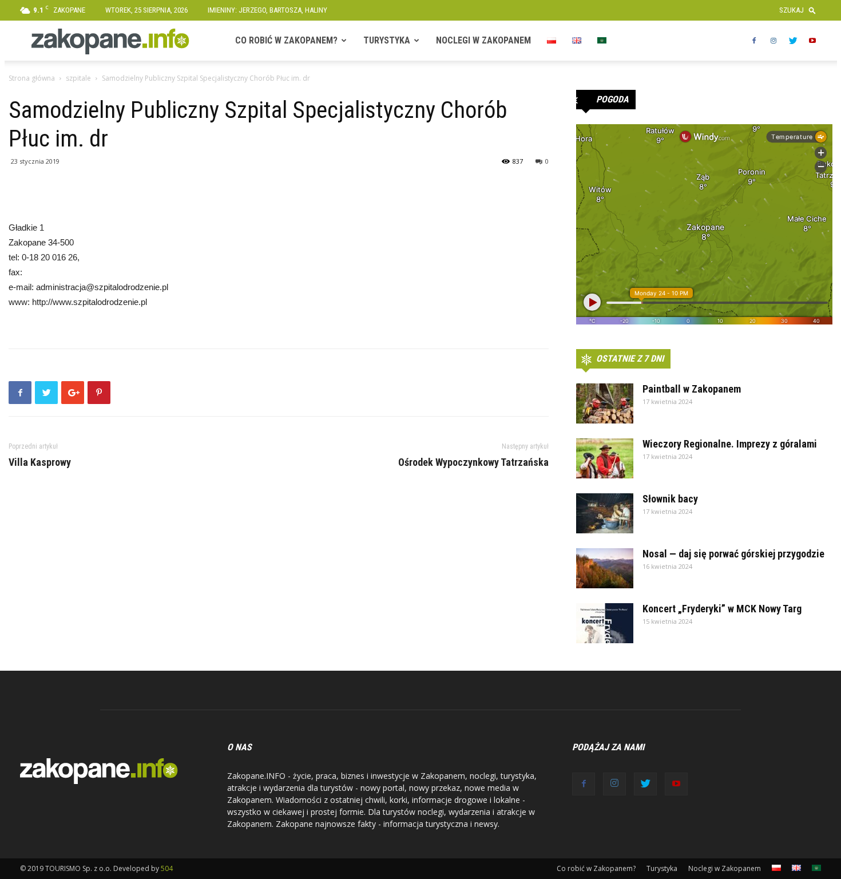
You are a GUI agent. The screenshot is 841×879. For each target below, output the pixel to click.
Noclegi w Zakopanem (483, 40)
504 (167, 868)
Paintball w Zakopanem (691, 389)
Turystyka (386, 40)
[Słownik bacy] (604, 513)
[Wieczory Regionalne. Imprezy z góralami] (604, 458)
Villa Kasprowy (40, 462)
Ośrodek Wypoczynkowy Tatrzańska (473, 462)
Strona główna (32, 78)
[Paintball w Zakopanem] (604, 403)
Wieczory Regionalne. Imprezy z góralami (729, 444)
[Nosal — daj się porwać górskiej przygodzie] (604, 568)
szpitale (78, 78)
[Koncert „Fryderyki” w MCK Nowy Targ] (604, 623)
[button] (800, 10)
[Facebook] (754, 41)
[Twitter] (793, 41)
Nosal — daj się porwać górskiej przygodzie (733, 554)
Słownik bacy (670, 499)
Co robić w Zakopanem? (286, 40)
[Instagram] (773, 41)
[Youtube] (812, 41)
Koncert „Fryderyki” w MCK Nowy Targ (722, 609)
